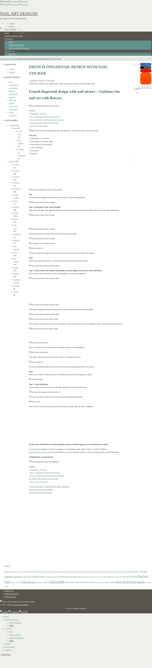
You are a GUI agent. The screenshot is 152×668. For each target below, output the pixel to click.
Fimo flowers (119, 572)
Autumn (16, 177)
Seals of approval (15, 635)
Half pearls (65, 576)
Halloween (17, 234)
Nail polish (50, 487)
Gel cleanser (27, 577)
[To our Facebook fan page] (23, 1)
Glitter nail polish (51, 577)
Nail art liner (37, 487)
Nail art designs (19, 13)
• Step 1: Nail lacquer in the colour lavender (44, 117)
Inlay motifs (102, 577)
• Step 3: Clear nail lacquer (38, 126)
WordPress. (83, 608)
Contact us (10, 597)
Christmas (16, 189)
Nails (15, 128)
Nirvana (75, 608)
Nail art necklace (16, 582)
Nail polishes (70, 582)
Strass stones (137, 581)
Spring (15, 268)
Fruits (15, 219)
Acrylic (16, 164)
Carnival (16, 183)
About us (9, 591)
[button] (142, 64)
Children (50, 572)
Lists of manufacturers (16, 638)
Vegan (6, 586)
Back (11, 626)
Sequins (112, 582)
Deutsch (12, 23)
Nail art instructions (11, 620)
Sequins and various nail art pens (40, 493)
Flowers (13, 59)
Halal (58, 577)
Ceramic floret (42, 572)
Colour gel (69, 572)
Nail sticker (63, 487)
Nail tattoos (90, 582)
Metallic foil (110, 577)
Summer (16, 274)
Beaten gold (33, 572)
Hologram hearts (84, 577)
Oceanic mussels (100, 582)
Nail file (47, 582)
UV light (148, 582)
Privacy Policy (11, 594)
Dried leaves (104, 572)
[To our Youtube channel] (4, 1)
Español (12, 26)
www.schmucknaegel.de (19, 605)
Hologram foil (75, 577)
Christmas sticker (59, 572)
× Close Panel (5, 655)
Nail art (4, 59)
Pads (107, 582)
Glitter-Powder (38, 576)
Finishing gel (136, 572)
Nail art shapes (40, 582)
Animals (16, 171)
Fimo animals (111, 572)
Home (6, 617)
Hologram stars (93, 576)
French (42, 81)
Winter (15, 292)
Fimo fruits (127, 572)
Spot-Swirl (122, 581)
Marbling (16, 240)
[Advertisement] (75, 172)
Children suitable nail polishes (13, 94)
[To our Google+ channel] (14, 1)
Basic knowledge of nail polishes (14, 85)
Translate (21, 33)
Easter (15, 201)
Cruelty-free (77, 572)
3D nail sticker (10, 572)
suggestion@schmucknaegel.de (40, 452)
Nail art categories (15, 623)
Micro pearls (118, 577)
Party (15, 252)
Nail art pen (28, 581)
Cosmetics (12, 125)
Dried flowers (95, 572)
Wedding (16, 286)
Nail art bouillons (130, 576)
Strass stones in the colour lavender (41, 490)
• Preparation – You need (37, 114)
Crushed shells (85, 572)
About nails (19, 572)
